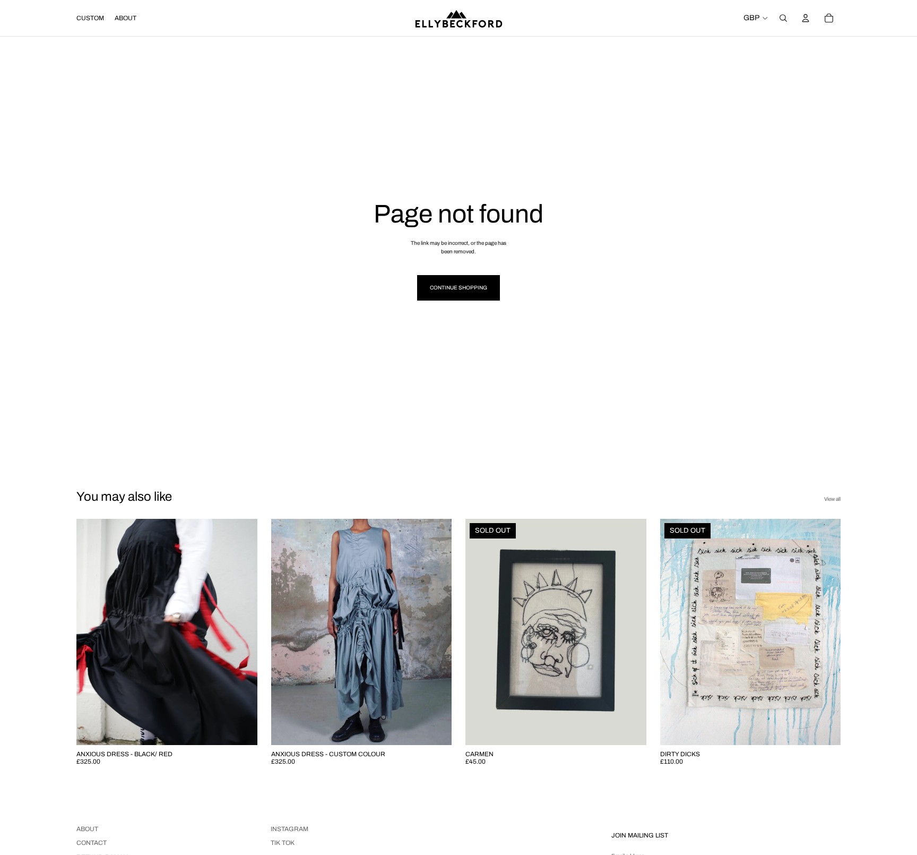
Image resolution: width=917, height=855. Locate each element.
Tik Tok (283, 843)
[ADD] (240, 728)
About (87, 829)
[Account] (805, 18)
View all (832, 499)
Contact (91, 843)
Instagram (289, 829)
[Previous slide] (92, 632)
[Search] (783, 18)
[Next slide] (241, 632)
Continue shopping (458, 287)
